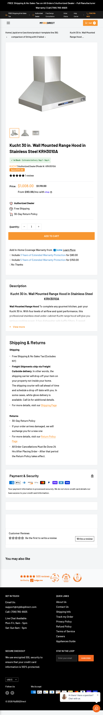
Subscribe (86, 658)
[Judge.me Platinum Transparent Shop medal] (55, 578)
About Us (61, 601)
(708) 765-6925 (91, 14)
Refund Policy (63, 626)
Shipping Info (63, 611)
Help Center (76, 14)
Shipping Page (49, 405)
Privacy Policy (64, 621)
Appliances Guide (66, 641)
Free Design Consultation (50, 14)
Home (8, 32)
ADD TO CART (51, 235)
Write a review (85, 538)
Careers (60, 636)
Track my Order (64, 616)
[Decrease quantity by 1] (24, 226)
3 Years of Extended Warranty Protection (43, 255)
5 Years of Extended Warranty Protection (43, 259)
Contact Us (62, 606)
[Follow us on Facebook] (7, 692)
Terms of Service (65, 631)
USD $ (9, 679)
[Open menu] (8, 23)
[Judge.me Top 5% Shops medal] (77, 578)
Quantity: (15, 226)
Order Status (66, 14)
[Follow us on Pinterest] (12, 692)
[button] (17, 175)
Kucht (13, 166)
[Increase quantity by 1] (38, 226)
